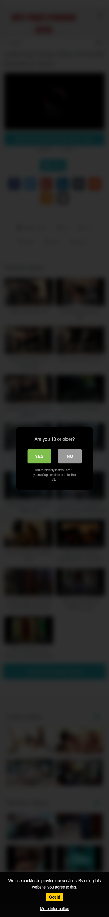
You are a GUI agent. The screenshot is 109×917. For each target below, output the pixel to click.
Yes (39, 456)
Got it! (54, 897)
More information (54, 908)
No (70, 456)
